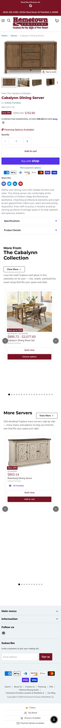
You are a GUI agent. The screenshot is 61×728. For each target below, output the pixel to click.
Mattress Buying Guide (29, 690)
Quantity (5, 135)
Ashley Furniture (13, 102)
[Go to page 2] (11, 394)
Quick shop (29, 350)
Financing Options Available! (19, 129)
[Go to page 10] (31, 394)
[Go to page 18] (52, 394)
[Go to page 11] (34, 394)
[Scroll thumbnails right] (56, 82)
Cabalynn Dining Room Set (21, 340)
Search (8, 686)
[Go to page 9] (29, 394)
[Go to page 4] (16, 394)
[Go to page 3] (14, 394)
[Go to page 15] (44, 394)
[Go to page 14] (41, 394)
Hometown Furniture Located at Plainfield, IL (25, 693)
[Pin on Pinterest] (20, 184)
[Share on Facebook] (3, 184)
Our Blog (51, 693)
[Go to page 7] (24, 394)
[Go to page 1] (9, 394)
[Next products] (56, 341)
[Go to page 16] (47, 394)
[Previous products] (5, 341)
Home (4, 35)
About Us (18, 686)
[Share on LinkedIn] (15, 184)
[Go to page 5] (19, 394)
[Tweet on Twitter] (9, 184)
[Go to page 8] (26, 394)
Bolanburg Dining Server (20, 478)
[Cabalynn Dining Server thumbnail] (9, 82)
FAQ (51, 686)
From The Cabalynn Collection (16, 93)
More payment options (30, 168)
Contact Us (30, 686)
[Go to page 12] (36, 394)
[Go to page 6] (21, 394)
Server (14, 35)
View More (12, 269)
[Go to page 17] (49, 394)
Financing (42, 686)
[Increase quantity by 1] (27, 141)
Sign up (46, 656)
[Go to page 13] (39, 394)
